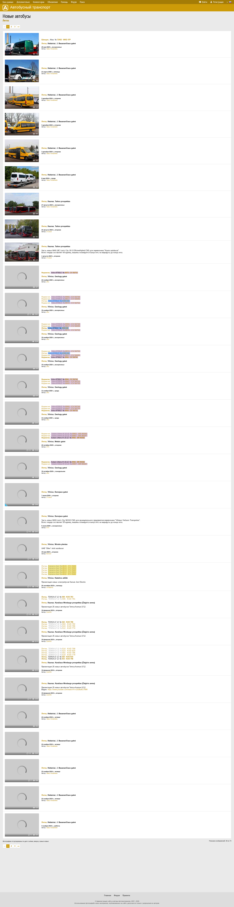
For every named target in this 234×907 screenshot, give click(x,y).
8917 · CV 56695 (72, 299)
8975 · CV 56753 (71, 273)
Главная (107, 895)
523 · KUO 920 (68, 651)
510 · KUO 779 (68, 655)
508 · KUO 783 (67, 597)
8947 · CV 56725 (72, 381)
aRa (47, 282)
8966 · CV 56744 (72, 297)
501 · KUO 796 (68, 653)
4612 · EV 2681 (69, 572)
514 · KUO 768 (68, 649)
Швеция (44, 40)
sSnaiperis (49, 587)
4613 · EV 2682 (69, 570)
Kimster (48, 554)
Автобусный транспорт (30, 7)
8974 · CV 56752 (72, 303)
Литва (6, 20)
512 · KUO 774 (68, 628)
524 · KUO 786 (68, 626)
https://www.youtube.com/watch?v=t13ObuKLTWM (67, 689)
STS (47, 447)
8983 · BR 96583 (79, 434)
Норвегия (45, 273)
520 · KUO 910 (67, 657)
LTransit (49, 231)
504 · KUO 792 (68, 624)
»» (18, 27)
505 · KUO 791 (68, 599)
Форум (117, 895)
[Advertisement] (117, 871)
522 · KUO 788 (67, 622)
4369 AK (66, 301)
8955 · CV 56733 (72, 383)
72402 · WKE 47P (64, 40)
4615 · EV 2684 (69, 566)
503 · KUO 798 (67, 659)
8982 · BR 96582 (78, 438)
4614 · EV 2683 (69, 568)
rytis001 (49, 612)
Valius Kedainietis (52, 49)
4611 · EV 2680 (69, 574)
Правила (126, 895)
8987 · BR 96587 (79, 436)
